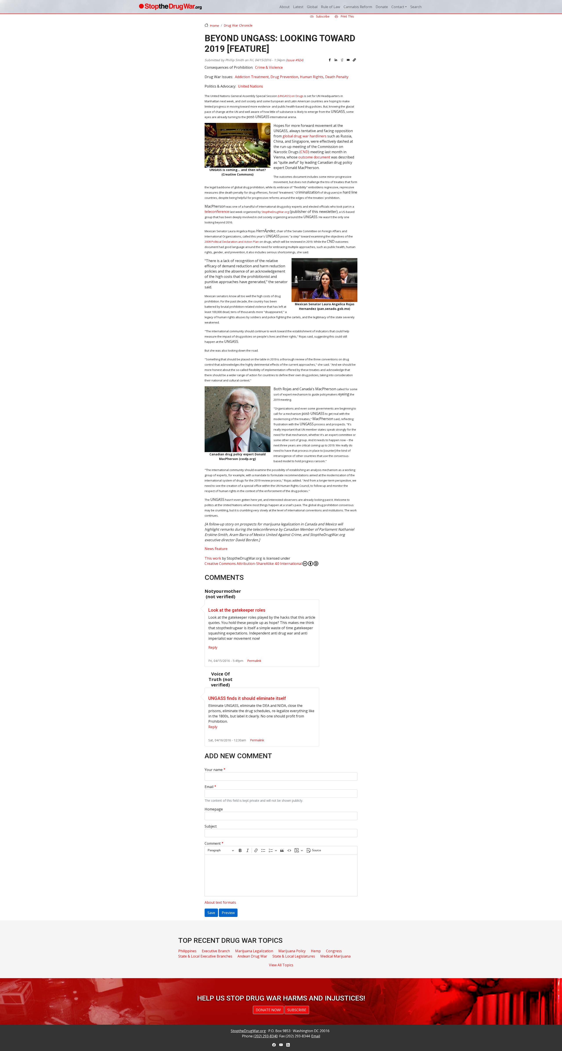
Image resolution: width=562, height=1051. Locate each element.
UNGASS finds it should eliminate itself (247, 698)
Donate (382, 6)
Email (209, 786)
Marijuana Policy (292, 951)
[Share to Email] (348, 60)
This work (213, 558)
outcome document (314, 157)
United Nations (250, 86)
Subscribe (322, 16)
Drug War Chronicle (238, 25)
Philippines (187, 951)
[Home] (170, 7)
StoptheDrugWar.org (275, 212)
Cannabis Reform (358, 6)
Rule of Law (330, 6)
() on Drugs (290, 96)
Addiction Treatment (252, 76)
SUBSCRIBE (296, 1010)
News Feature (216, 548)
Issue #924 (295, 60)
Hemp (316, 951)
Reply (212, 647)
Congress (334, 951)
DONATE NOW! (268, 1010)
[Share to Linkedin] (336, 60)
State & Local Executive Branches (205, 956)
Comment (213, 843)
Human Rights (311, 76)
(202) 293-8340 (266, 1036)
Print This (347, 16)
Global (312, 6)
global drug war (304, 136)
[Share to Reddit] (342, 60)
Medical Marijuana (335, 956)
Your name (214, 769)
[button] (354, 60)
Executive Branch (216, 951)
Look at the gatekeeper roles (236, 610)
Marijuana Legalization (254, 951)
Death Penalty (336, 76)
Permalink (254, 661)
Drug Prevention (284, 76)
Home (214, 25)
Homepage (214, 809)
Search (416, 6)
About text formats (220, 902)
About (284, 6)
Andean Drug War (252, 956)
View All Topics (281, 965)
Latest (298, 6)
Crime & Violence (269, 67)
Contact (397, 6)
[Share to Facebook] (330, 60)
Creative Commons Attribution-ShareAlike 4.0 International (253, 563)
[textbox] (281, 875)
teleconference (217, 211)
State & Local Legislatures (293, 956)
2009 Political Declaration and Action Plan (232, 242)
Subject (211, 826)
